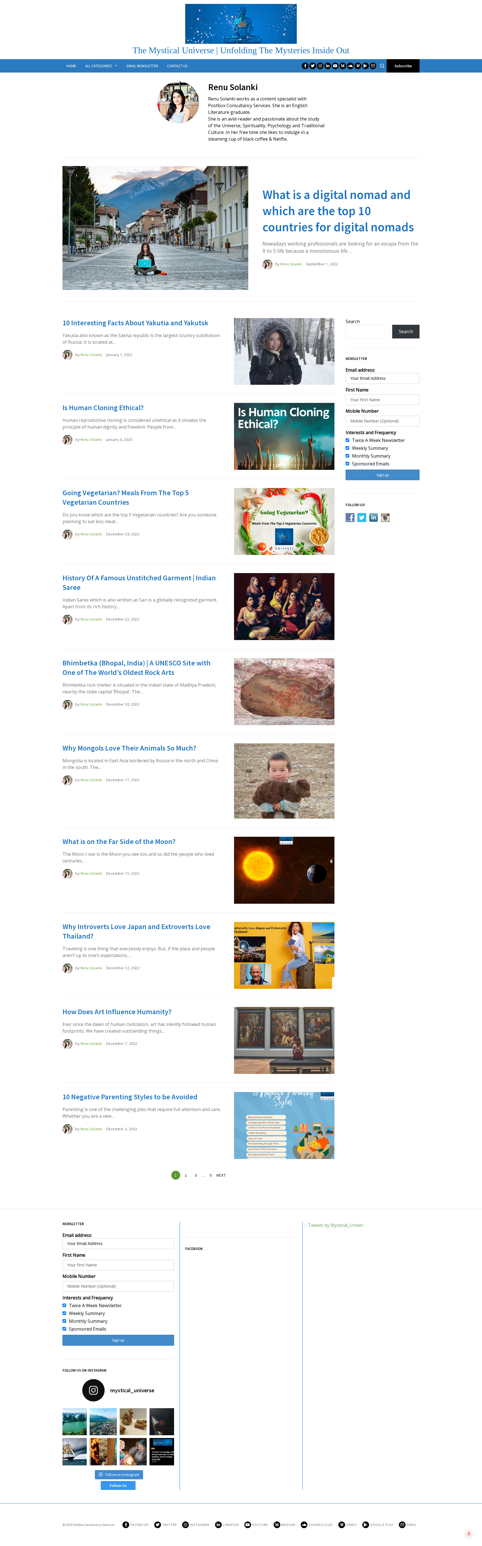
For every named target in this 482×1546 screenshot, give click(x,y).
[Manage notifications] (468, 1533)
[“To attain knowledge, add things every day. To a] (163, 1451)
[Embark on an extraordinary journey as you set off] (73, 1421)
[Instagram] (320, 65)
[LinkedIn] (327, 65)
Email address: (360, 370)
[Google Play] (365, 65)
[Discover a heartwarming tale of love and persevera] (133, 1451)
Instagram (199, 1525)
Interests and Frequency (371, 432)
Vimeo (351, 1525)
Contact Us (177, 65)
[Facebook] (305, 65)
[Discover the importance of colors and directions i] (103, 1451)
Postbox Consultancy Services (93, 1525)
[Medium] (342, 65)
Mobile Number (362, 411)
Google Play (381, 1525)
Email (412, 1525)
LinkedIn (231, 1525)
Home (71, 65)
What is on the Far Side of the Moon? (118, 841)
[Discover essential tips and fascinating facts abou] (103, 1421)
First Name (357, 390)
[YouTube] (335, 65)
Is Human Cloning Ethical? (103, 407)
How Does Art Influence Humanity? (117, 1011)
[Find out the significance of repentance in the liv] (163, 1421)
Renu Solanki (291, 264)
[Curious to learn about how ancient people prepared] (73, 1451)
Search (353, 321)
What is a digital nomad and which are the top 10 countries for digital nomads (338, 211)
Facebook (139, 1525)
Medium (288, 1525)
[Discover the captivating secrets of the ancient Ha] (133, 1421)
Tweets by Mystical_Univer (335, 1225)
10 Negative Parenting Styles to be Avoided (129, 1096)
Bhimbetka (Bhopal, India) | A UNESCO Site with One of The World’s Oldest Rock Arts (136, 667)
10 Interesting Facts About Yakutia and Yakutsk (135, 322)
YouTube (260, 1525)
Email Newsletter (142, 65)
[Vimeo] (358, 65)
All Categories (98, 65)
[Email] (373, 65)
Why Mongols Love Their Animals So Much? (129, 747)
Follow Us (118, 1485)
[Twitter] (312, 65)
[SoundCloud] (350, 65)
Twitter (169, 1525)
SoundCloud (321, 1525)
